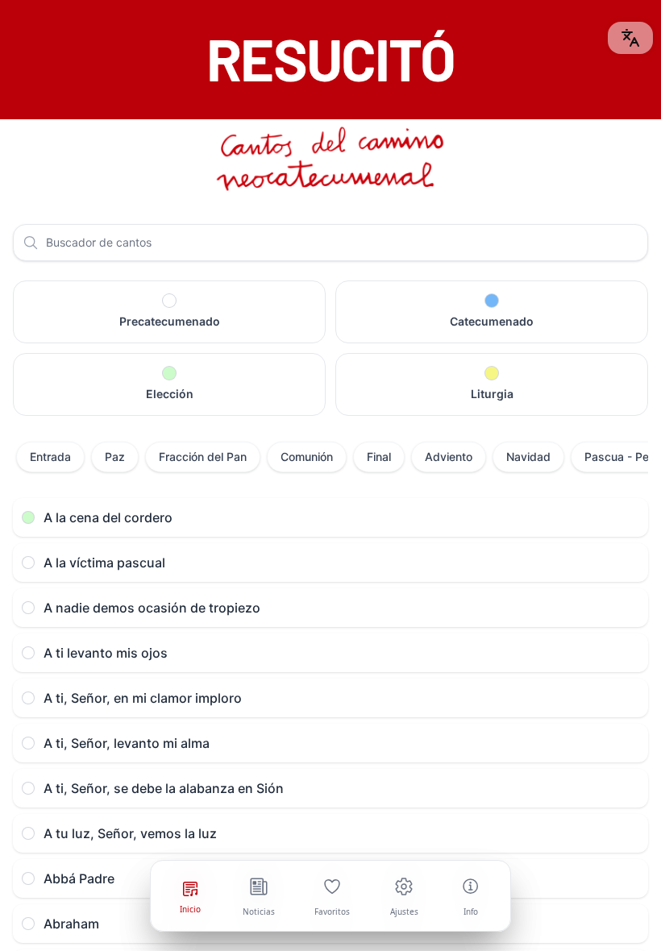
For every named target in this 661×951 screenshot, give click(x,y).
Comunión (307, 456)
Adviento (448, 456)
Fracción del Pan (203, 456)
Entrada (50, 456)
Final (379, 456)
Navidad (528, 456)
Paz (115, 456)
